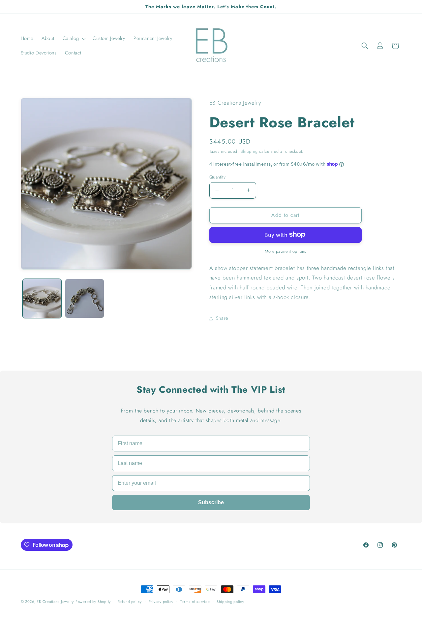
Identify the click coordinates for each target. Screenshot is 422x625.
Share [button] (222, 318)
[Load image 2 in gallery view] (84, 298)
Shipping (249, 151)
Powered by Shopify (93, 601)
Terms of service (195, 601)
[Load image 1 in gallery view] (42, 298)
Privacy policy (161, 601)
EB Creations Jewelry (55, 601)
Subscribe (211, 502)
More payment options (285, 251)
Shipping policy (230, 601)
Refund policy (130, 601)
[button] (73, 38)
